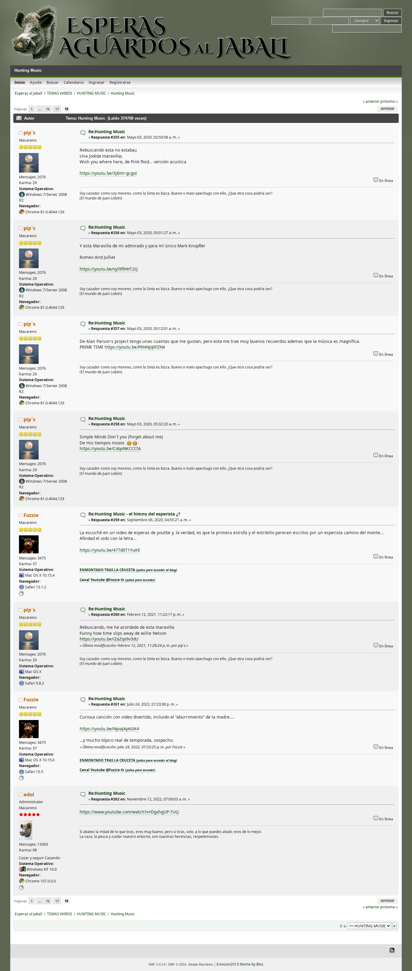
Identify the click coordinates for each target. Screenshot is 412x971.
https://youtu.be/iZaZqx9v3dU (109, 639)
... (39, 109)
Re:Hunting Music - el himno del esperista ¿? (134, 514)
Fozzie (31, 515)
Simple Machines (200, 964)
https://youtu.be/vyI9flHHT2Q (109, 269)
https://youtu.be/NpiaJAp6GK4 (109, 728)
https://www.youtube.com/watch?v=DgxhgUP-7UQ (129, 812)
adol (29, 794)
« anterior (371, 101)
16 (47, 109)
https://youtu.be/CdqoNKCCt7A (110, 448)
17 (57, 109)
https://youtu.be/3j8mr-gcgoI (108, 173)
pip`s (29, 132)
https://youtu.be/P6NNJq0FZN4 (135, 347)
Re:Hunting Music (106, 131)
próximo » (389, 101)
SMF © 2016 (177, 964)
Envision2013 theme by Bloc (240, 964)
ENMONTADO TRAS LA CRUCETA (128, 570)
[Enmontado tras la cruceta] (21, 594)
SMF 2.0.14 (156, 964)
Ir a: (343, 926)
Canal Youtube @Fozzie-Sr (117, 580)
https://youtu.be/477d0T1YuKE (110, 550)
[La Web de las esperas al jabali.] (21, 888)
